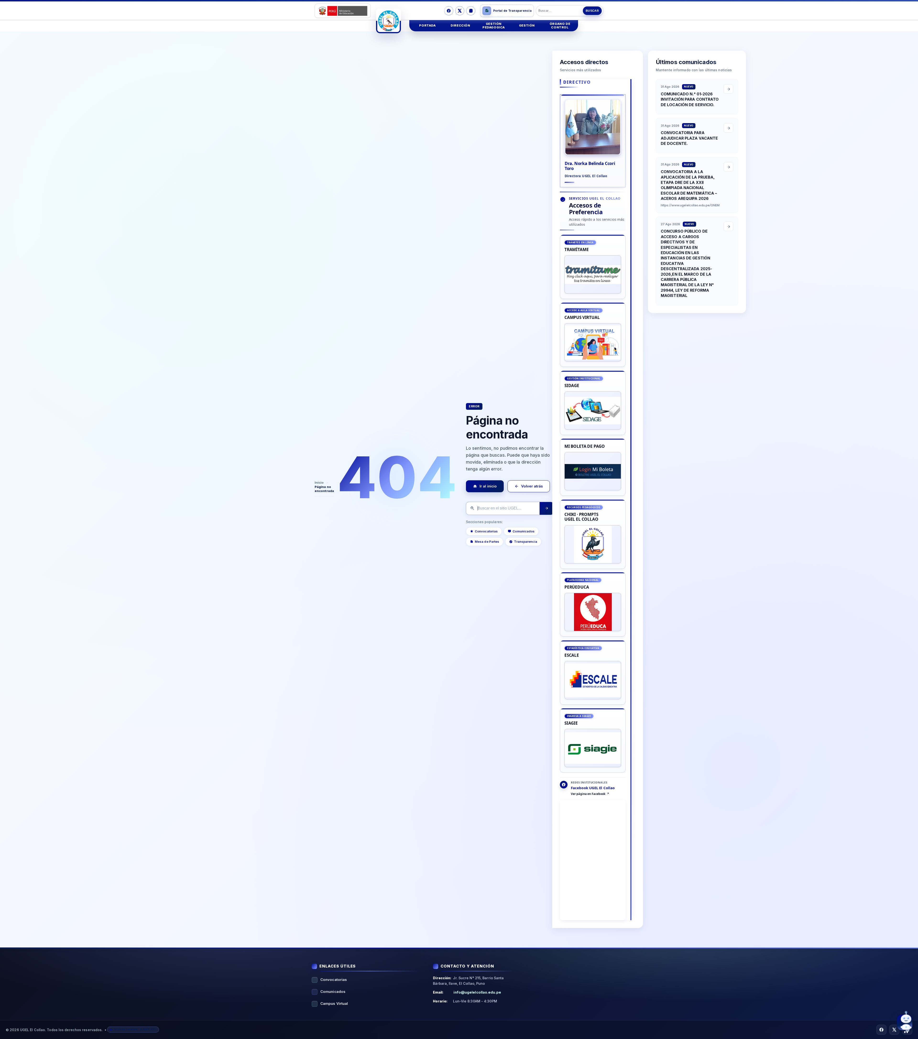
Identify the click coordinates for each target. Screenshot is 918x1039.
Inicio (319, 482)
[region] (593, 504)
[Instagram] (470, 10)
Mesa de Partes (487, 541)
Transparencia (525, 541)
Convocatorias (486, 531)
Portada (427, 25)
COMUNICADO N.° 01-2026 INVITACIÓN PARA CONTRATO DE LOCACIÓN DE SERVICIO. (690, 99)
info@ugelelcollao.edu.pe (477, 992)
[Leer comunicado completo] (728, 89)
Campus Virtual (334, 1003)
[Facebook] (448, 10)
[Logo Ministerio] (343, 11)
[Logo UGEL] (388, 20)
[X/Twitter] (459, 10)
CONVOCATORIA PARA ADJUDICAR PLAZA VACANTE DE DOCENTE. (689, 138)
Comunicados (524, 531)
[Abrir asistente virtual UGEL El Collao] (904, 1023)
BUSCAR (592, 10)
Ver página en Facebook (588, 794)
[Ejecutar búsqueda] (546, 508)
